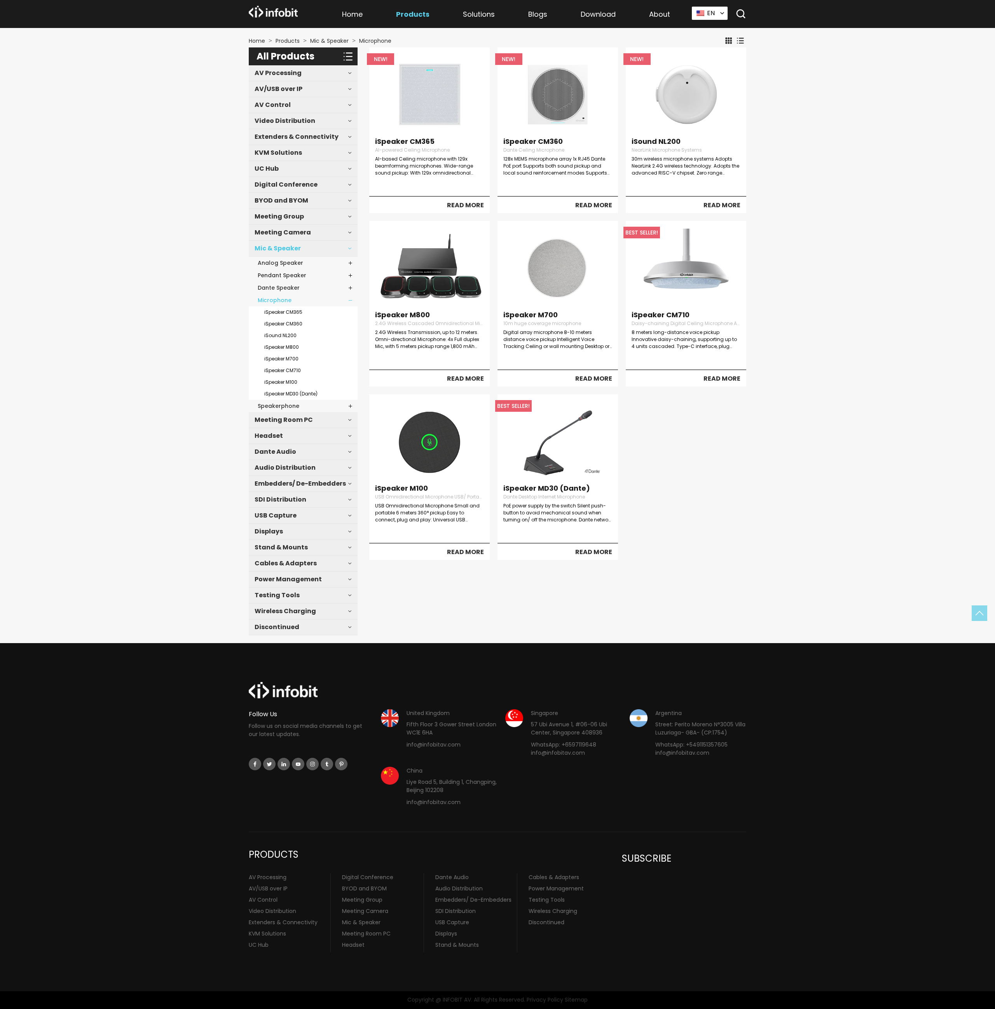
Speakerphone (278, 406)
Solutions (479, 14)
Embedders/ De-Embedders (300, 483)
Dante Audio (275, 451)
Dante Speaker (279, 288)
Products (412, 14)
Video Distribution (285, 120)
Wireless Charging (285, 611)
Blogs (537, 14)
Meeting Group (279, 216)
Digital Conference (286, 184)
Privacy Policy (545, 1000)
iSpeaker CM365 (283, 312)
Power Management (288, 579)
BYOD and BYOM (281, 200)
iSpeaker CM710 (282, 370)
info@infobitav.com (434, 744)
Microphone (375, 41)
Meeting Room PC (284, 419)
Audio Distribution (285, 467)
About (659, 14)
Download (598, 14)
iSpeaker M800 (281, 347)
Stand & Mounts (281, 547)
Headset (269, 435)
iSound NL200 (280, 335)
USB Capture (276, 515)
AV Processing (278, 72)
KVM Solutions (278, 152)
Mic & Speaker (329, 41)
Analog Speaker (280, 263)
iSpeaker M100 (280, 382)
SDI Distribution (280, 499)
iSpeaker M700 (281, 358)
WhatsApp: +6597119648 (563, 744)
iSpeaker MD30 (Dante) (291, 393)
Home (352, 14)
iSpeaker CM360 (283, 323)
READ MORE (465, 205)
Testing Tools (277, 595)
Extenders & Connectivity (297, 136)
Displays (269, 531)
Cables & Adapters (286, 563)
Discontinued (277, 627)
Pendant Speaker (282, 275)
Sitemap (576, 1000)
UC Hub (267, 168)
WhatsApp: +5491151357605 (691, 744)
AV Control (273, 104)
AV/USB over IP (278, 88)
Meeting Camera (283, 232)
